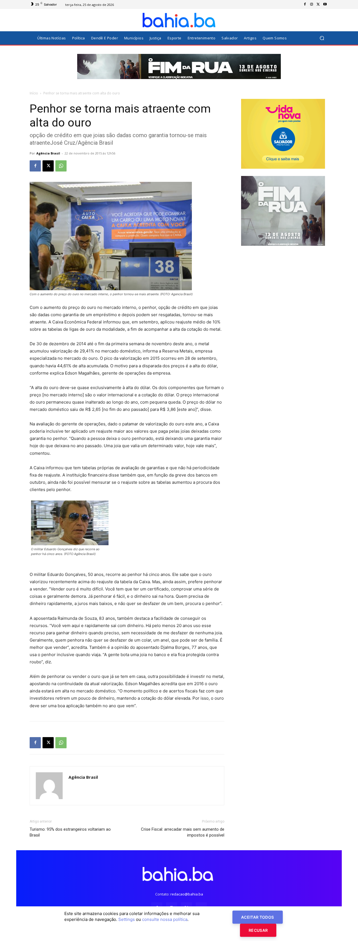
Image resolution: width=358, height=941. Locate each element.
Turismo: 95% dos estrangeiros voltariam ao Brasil (70, 832)
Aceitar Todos (257, 917)
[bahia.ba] (179, 20)
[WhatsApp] (61, 165)
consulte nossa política (164, 919)
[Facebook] (305, 4)
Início (34, 93)
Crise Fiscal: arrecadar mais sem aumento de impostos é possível (182, 832)
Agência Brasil (48, 153)
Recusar (258, 930)
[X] (318, 4)
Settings (126, 919)
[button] (321, 38)
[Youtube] (325, 4)
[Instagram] (311, 4)
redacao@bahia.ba (186, 894)
